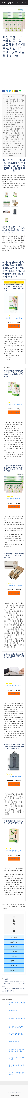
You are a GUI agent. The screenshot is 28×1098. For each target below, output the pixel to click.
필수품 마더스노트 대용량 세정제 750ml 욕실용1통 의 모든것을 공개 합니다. (13, 983)
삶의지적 (14, 937)
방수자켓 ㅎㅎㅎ (14, 1042)
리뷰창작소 (13, 961)
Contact (18, 1092)
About (13, 1092)
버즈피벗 (14, 951)
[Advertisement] (14, 74)
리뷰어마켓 (13, 970)
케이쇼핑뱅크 (7, 2)
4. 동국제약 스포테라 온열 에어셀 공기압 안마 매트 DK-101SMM (13, 140)
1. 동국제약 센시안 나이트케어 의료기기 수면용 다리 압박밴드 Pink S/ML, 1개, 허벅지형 (13, 123)
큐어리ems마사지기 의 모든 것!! (16, 1073)
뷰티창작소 (13, 956)
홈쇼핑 (6, 979)
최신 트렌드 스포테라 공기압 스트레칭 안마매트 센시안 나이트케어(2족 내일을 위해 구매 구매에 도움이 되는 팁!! (15, 108)
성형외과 (14, 947)
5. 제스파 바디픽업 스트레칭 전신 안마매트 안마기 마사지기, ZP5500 (14, 144)
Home (9, 1092)
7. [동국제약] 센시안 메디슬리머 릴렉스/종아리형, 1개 (14, 154)
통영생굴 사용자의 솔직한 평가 (16, 1065)
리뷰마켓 (14, 965)
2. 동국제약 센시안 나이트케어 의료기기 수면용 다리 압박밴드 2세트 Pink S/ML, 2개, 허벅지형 (14, 129)
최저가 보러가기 (14, 326)
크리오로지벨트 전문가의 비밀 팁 (16, 1058)
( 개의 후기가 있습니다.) (14, 318)
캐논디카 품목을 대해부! (16, 1034)
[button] (18, 2)
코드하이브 (13, 942)
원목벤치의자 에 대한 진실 (17, 1018)
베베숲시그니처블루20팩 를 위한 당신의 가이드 (16, 1050)
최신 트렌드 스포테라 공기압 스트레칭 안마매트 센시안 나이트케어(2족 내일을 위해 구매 (14, 101)
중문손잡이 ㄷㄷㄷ (14, 1010)
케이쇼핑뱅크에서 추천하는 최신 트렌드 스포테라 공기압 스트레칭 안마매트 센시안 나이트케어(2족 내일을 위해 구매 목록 (14, 116)
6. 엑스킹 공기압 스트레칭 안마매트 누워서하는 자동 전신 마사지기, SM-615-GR (13, 149)
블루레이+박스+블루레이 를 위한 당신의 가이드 (16, 1027)
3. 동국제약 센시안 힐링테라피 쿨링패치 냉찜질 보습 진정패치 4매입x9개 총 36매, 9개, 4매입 (14, 135)
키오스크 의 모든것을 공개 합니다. (17, 1003)
